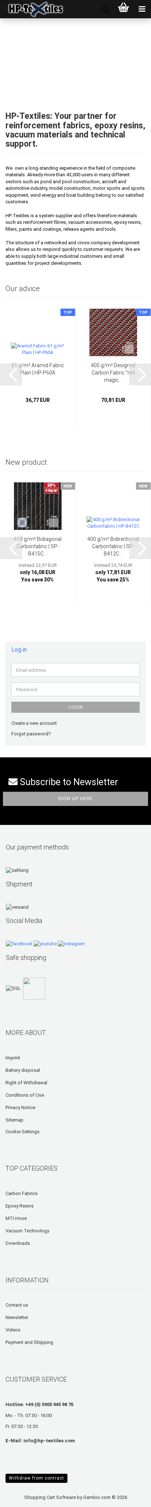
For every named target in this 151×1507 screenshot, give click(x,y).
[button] (11, 374)
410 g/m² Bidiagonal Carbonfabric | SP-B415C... (38, 546)
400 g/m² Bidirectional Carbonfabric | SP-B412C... (113, 546)
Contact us (16, 1305)
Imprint (12, 1057)
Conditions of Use (24, 1095)
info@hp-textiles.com (49, 1440)
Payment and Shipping (29, 1342)
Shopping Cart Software (50, 1497)
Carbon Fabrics (21, 1193)
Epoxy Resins (19, 1206)
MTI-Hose (16, 1218)
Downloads (17, 1243)
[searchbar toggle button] (105, 9)
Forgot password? (31, 733)
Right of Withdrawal (26, 1082)
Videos (13, 1330)
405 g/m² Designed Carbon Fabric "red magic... (113, 372)
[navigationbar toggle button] (142, 9)
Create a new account (34, 723)
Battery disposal (22, 1070)
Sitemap (14, 1120)
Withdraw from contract (36, 1478)
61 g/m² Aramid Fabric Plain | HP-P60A (37, 369)
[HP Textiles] (33, 9)
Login (76, 707)
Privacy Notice (20, 1107)
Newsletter (16, 1317)
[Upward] (20, 1496)
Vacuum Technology (27, 1230)
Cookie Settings (22, 1131)
